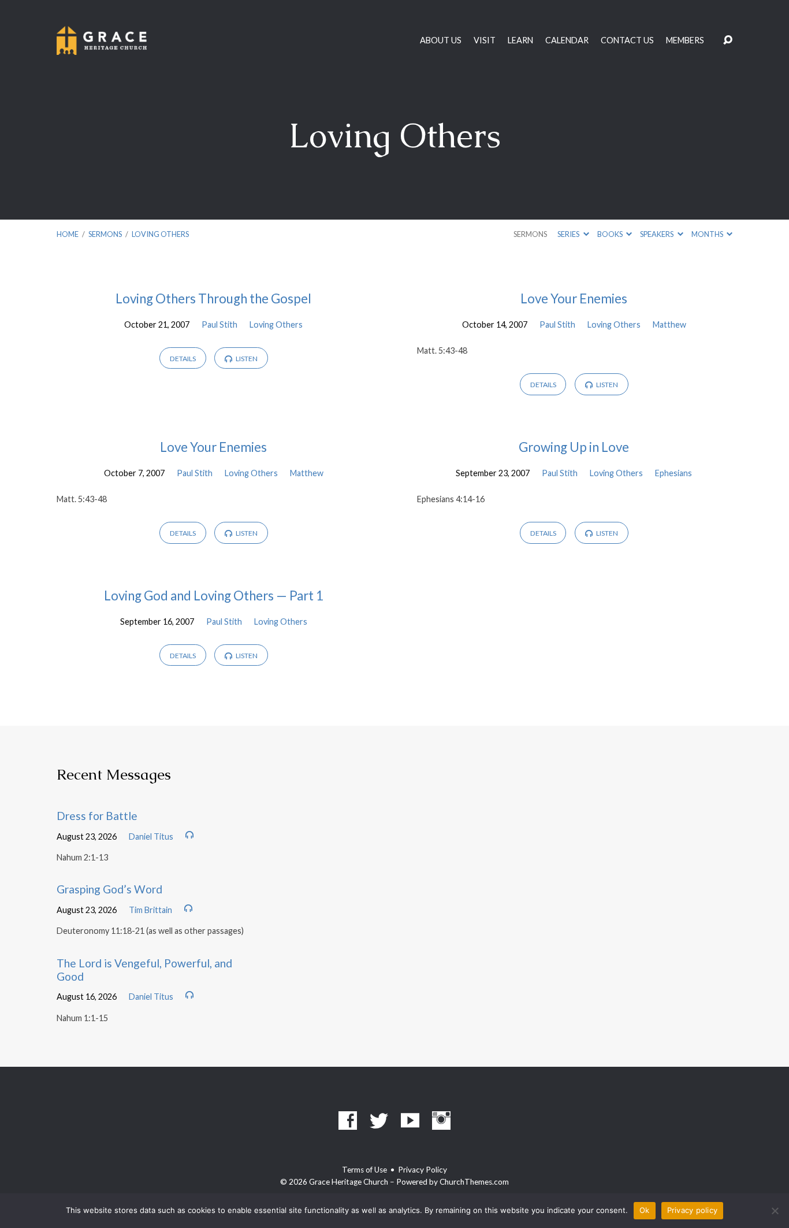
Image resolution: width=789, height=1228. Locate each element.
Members (685, 40)
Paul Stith (219, 324)
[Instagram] (441, 1120)
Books (610, 234)
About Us (441, 40)
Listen (246, 358)
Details (183, 358)
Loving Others (160, 234)
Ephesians (673, 473)
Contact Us (627, 40)
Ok (644, 1210)
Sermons (105, 234)
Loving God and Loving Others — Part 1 (213, 595)
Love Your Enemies (573, 298)
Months (707, 234)
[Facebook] (347, 1120)
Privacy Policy (422, 1169)
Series (568, 234)
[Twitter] (379, 1120)
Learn (520, 40)
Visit (485, 40)
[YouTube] (410, 1120)
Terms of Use (364, 1169)
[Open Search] (727, 40)
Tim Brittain (150, 910)
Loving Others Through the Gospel (213, 298)
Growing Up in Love (574, 447)
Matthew (669, 324)
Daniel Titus (151, 836)
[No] (774, 1210)
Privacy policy (692, 1210)
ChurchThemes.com (474, 1181)
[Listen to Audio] (189, 835)
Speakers (657, 234)
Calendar (567, 40)
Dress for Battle (97, 815)
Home (68, 234)
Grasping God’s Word (109, 889)
